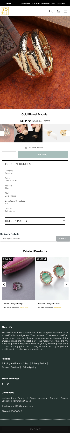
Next (67, 62)
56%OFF (24, 307)
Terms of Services (10, 367)
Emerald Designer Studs (49, 303)
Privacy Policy (39, 363)
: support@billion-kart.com (20, 406)
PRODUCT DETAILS (18, 164)
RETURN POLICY (16, 221)
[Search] (51, 11)
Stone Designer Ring (13, 303)
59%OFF (57, 307)
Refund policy (29, 367)
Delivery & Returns (35, 148)
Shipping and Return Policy (15, 363)
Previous (2, 62)
